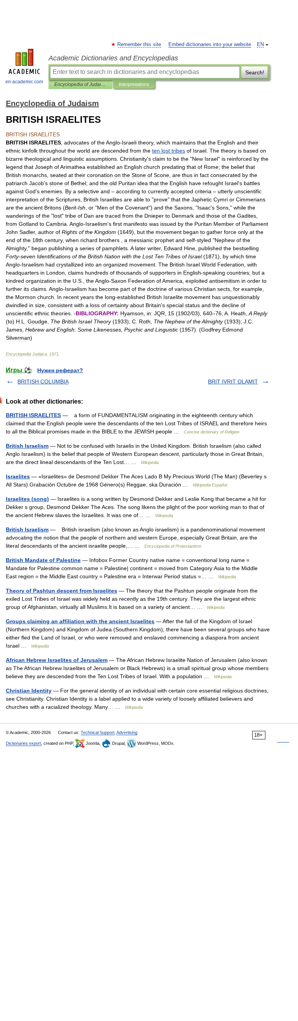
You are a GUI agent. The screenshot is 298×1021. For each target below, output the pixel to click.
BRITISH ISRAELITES (33, 415)
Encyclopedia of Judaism (80, 84)
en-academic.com (24, 81)
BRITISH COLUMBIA (43, 381)
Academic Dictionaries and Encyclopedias (113, 58)
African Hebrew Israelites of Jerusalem (56, 660)
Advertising (126, 732)
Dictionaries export (23, 743)
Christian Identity (29, 691)
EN (260, 44)
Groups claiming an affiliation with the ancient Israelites (80, 621)
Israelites (18, 476)
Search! (254, 72)
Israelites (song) (27, 499)
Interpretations (134, 84)
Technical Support (97, 732)
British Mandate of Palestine (43, 560)
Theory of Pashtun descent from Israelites (61, 591)
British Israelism (27, 446)
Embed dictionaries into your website (209, 44)
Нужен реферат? (60, 370)
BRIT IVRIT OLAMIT (233, 381)
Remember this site (139, 44)
